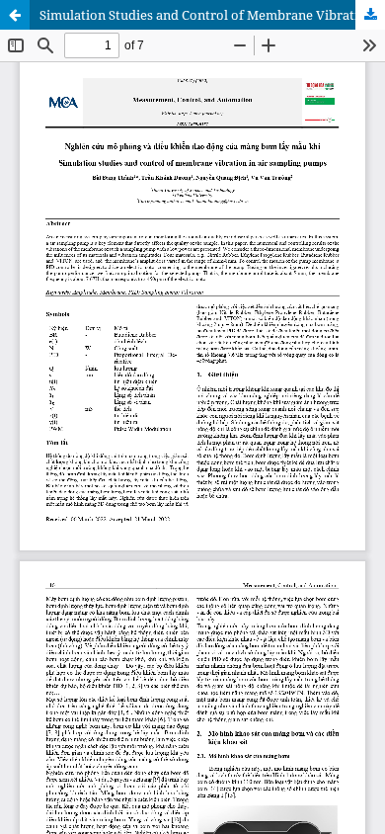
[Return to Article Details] (15, 15)
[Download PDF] (370, 15)
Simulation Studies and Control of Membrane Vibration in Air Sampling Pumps (212, 15)
